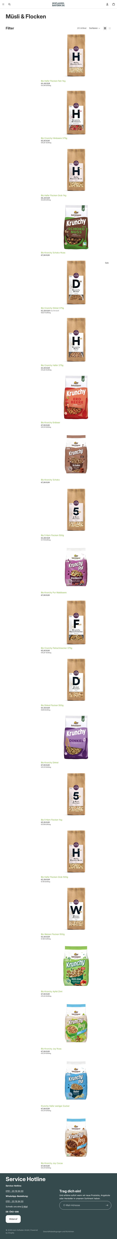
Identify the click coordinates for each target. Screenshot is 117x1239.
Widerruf (13, 1219)
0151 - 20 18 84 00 (14, 1191)
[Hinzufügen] (106, 73)
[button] (94, 28)
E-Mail (25, 1206)
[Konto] (107, 4)
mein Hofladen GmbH (21, 1230)
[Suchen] (9, 4)
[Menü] (3, 4)
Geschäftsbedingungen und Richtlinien (58, 1231)
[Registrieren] (107, 1205)
